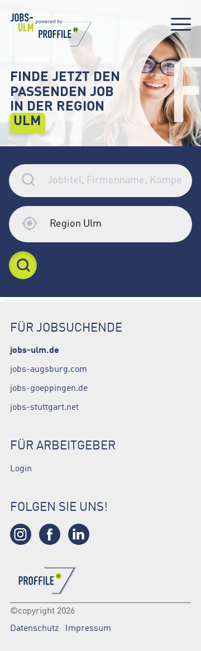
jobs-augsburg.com (48, 368)
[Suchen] (23, 265)
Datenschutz (34, 627)
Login (21, 467)
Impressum (88, 627)
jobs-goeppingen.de (49, 387)
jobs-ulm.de (34, 349)
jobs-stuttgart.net (44, 406)
